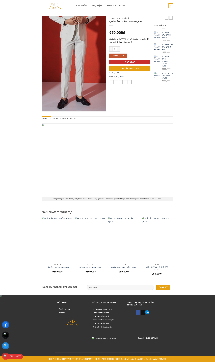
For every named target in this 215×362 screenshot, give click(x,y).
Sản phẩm (81, 5)
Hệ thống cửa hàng (65, 309)
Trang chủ (114, 18)
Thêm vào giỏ (118, 56)
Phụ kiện (97, 5)
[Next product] (166, 18)
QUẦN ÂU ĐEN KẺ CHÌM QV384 (123, 267)
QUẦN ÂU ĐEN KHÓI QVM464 (57, 267)
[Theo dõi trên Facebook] (138, 312)
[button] (170, 6)
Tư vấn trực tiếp (130, 68)
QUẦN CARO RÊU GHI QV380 (90, 267)
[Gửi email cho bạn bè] (121, 82)
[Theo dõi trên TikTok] (143, 312)
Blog (122, 5)
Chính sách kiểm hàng (101, 323)
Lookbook (111, 5)
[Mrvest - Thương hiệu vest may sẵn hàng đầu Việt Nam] (54, 5)
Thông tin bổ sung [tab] (68, 119)
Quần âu (126, 18)
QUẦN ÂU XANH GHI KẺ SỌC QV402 (156, 268)
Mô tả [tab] (55, 119)
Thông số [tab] (46, 119)
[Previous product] (171, 18)
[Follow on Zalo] (147, 312)
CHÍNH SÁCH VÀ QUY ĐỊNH (102, 309)
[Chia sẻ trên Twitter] (116, 82)
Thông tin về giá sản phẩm (102, 327)
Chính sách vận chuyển (101, 316)
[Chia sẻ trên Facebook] (112, 82)
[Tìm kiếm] (72, 5)
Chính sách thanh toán (101, 313)
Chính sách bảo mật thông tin (103, 320)
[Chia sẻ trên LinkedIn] (130, 82)
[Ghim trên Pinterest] (125, 82)
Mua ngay (130, 62)
